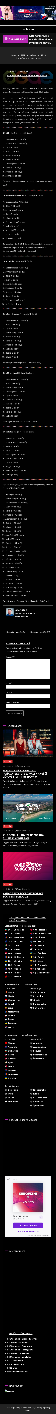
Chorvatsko (13, 1000)
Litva (10, 1007)
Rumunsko (12, 1074)
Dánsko (11, 1058)
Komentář (10, 657)
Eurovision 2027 (14, 784)
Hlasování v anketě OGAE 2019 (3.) (17, 632)
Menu (30, 29)
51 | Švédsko (39, 953)
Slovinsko (38, 1101)
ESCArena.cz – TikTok (18, 1353)
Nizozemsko (39, 1089)
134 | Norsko (40, 929)
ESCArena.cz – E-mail (17, 1342)
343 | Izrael (13, 933)
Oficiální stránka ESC (17, 1371)
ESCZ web (12, 1367)
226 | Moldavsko (16, 957)
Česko (10, 1054)
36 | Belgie (38, 957)
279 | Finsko (13, 949)
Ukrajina (11, 1078)
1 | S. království (41, 972)
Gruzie (36, 1000)
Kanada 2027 (32, 904)
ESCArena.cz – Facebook (19, 1346)
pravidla (39, 784)
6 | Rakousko (40, 968)
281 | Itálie (13, 945)
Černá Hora (39, 992)
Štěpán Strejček (22, 766)
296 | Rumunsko (15, 937)
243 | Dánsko (14, 953)
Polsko (11, 1015)
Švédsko (12, 1023)
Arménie (37, 1043)
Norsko (11, 1070)
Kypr (10, 1062)
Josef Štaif (23, 71)
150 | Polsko (14, 972)
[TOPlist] (9, 1391)
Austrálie (12, 1046)
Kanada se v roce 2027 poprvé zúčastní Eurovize (23, 895)
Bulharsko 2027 (26, 781)
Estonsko (38, 996)
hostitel (35, 845)
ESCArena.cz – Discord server (22, 1338)
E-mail (9, 693)
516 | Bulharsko (15, 929)
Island (10, 1097)
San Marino (39, 1007)
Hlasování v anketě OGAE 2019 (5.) (41, 632)
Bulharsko (14, 781)
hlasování (34, 601)
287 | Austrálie (15, 941)
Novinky (7, 761)
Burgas (37, 781)
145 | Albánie (14, 976)
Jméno (9, 683)
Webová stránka (12, 702)
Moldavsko (13, 1011)
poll (47, 601)
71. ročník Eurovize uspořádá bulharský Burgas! (23, 836)
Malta (10, 1066)
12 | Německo (40, 964)
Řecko (10, 1019)
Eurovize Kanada (10, 904)
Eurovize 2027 (28, 784)
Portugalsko (39, 1004)
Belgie (10, 992)
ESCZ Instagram (15, 1364)
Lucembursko (40, 1054)
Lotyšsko (38, 1050)
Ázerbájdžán (39, 1046)
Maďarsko (12, 1101)
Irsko (10, 1093)
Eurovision (12, 845)
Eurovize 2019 (23, 601)
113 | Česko (39, 937)
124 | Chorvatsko (42, 933)
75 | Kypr (38, 949)
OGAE (42, 601)
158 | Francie (14, 968)
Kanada (22, 904)
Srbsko (11, 1027)
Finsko (11, 996)
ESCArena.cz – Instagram (20, 1349)
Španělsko (38, 1105)
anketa (12, 601)
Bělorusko (12, 1089)
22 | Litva (38, 961)
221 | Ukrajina (14, 961)
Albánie (11, 1043)
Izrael (10, 1004)
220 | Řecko (13, 964)
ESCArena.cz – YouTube (19, 1357)
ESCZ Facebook (15, 1360)
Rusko (36, 1093)
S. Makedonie (40, 1097)
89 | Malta (38, 945)
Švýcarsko (38, 1058)
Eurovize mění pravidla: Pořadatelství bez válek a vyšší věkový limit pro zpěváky (25, 773)
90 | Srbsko (39, 941)
